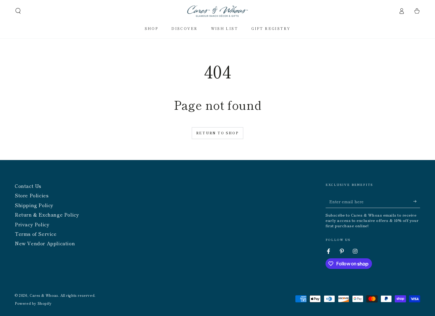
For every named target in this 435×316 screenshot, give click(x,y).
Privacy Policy (32, 224)
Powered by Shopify (33, 303)
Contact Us (28, 185)
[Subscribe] (416, 201)
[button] (18, 10)
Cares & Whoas (44, 295)
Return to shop (217, 132)
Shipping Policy (34, 205)
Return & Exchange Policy (47, 214)
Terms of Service (36, 233)
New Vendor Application (45, 243)
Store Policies (32, 195)
